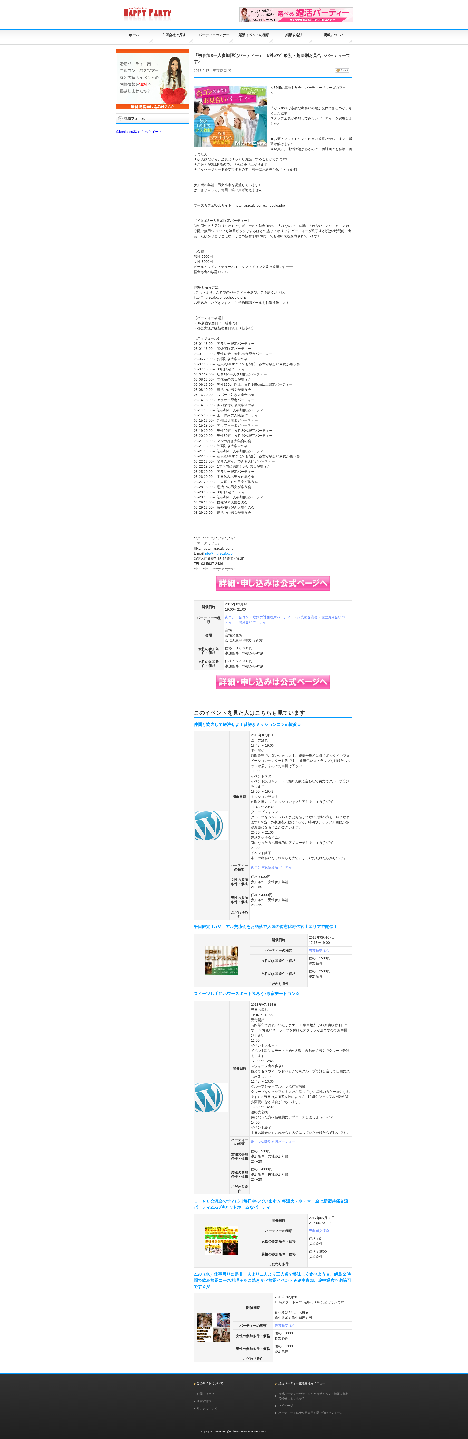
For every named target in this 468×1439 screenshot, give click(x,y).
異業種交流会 (307, 617)
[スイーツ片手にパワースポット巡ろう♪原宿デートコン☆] (211, 1110)
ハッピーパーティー (233, 1431)
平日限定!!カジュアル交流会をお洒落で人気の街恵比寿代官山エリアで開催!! (265, 926)
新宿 (227, 71)
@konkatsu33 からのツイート (139, 132)
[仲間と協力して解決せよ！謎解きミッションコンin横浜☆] (211, 838)
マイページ (285, 1405)
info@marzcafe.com (220, 553)
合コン (244, 617)
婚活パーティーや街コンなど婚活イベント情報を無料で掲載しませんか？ (313, 1396)
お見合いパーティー (254, 622)
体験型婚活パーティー (278, 867)
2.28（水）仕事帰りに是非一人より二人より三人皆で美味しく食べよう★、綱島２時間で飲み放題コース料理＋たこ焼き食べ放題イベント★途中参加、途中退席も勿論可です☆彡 (272, 1280)
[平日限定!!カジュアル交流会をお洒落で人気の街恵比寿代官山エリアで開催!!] (221, 973)
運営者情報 (204, 1401)
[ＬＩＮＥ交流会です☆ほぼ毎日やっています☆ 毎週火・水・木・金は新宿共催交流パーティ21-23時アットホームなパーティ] (221, 1253)
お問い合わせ (205, 1394)
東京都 (218, 71)
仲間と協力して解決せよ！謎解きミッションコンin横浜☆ (249, 724)
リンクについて (207, 1408)
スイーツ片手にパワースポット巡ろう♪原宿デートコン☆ (247, 993)
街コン (230, 617)
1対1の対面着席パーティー (273, 617)
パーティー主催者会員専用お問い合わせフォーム (310, 1413)
